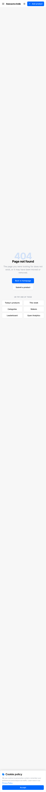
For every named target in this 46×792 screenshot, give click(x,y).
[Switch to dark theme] (24, 4)
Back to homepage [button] (23, 281)
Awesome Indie (13, 4)
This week (34, 303)
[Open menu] (3, 4)
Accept (23, 787)
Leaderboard (12, 315)
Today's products (12, 303)
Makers (34, 309)
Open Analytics (33, 315)
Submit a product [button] (23, 287)
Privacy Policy (7, 783)
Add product (37, 4)
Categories (12, 309)
